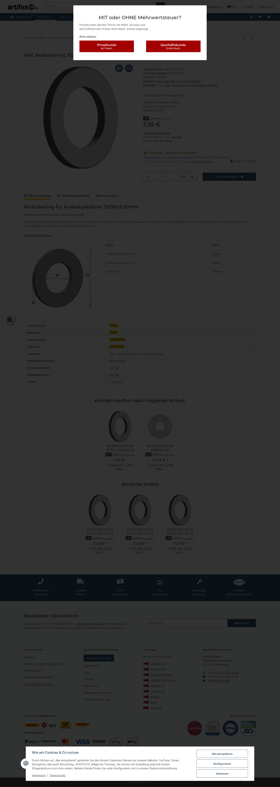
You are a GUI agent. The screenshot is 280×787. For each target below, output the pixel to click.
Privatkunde (106, 46)
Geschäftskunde (173, 46)
